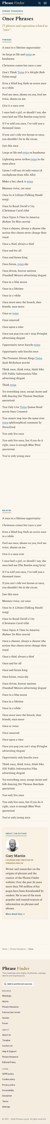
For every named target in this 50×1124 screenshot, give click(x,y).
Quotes (5, 1018)
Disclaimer (7, 1096)
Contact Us (7, 1046)
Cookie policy (8, 1079)
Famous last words (11, 1012)
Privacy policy (8, 1085)
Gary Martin (15, 856)
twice (29, 54)
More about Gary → (15, 914)
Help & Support (9, 1051)
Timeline (6, 1040)
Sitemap (6, 1107)
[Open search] (39, 3)
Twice (21, 72)
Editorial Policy (9, 1062)
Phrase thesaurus (18, 949)
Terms (5, 1101)
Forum (5, 1023)
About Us (6, 1035)
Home (4, 949)
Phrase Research (10, 1057)
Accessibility (8, 1090)
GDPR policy (8, 1074)
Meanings (6, 996)
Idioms (5, 1001)
